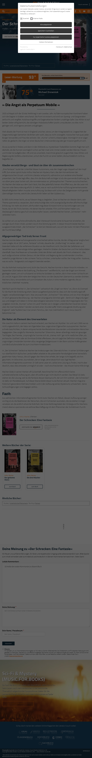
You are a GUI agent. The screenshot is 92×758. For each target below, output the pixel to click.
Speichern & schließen (46, 31)
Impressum (59, 47)
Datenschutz (68, 47)
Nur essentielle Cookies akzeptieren (46, 37)
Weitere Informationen (46, 42)
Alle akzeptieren (46, 24)
